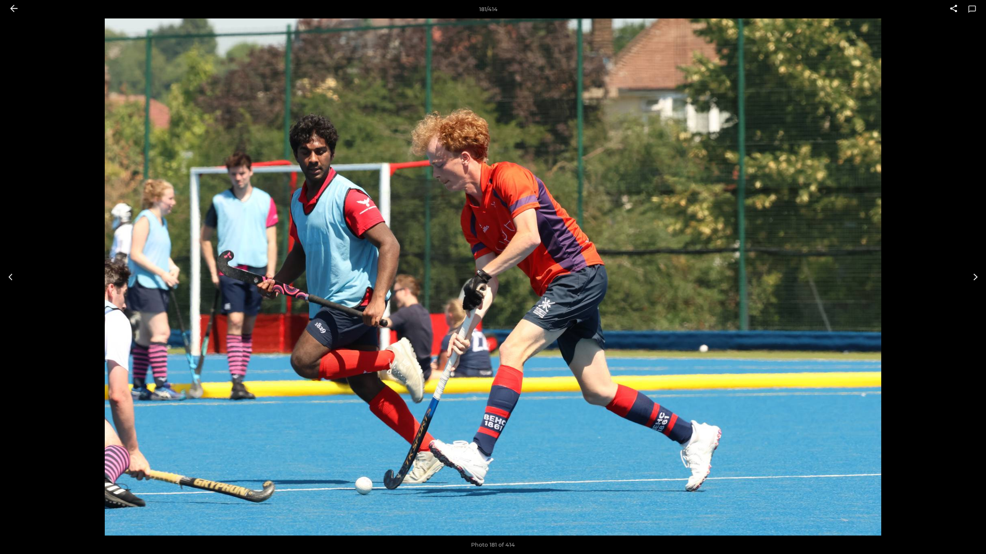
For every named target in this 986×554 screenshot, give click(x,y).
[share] (953, 9)
